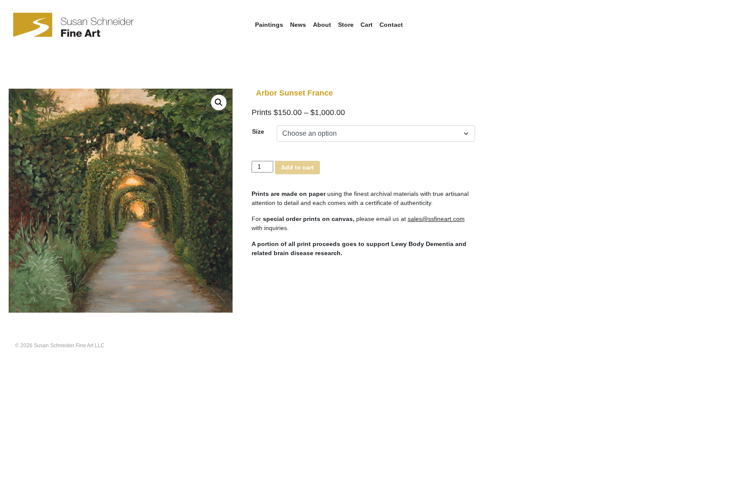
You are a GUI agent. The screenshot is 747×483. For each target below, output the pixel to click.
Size (258, 131)
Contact (391, 24)
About (322, 24)
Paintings (269, 24)
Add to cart (297, 167)
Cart (367, 24)
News (298, 24)
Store (346, 24)
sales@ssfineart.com (436, 218)
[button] (219, 102)
